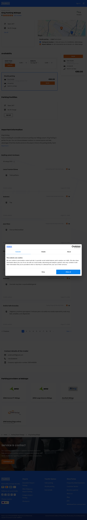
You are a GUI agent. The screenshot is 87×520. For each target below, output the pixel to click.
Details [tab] (43, 251)
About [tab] (69, 251)
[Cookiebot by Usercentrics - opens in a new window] (73, 246)
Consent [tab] (18, 251)
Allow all (68, 272)
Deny (43, 272)
